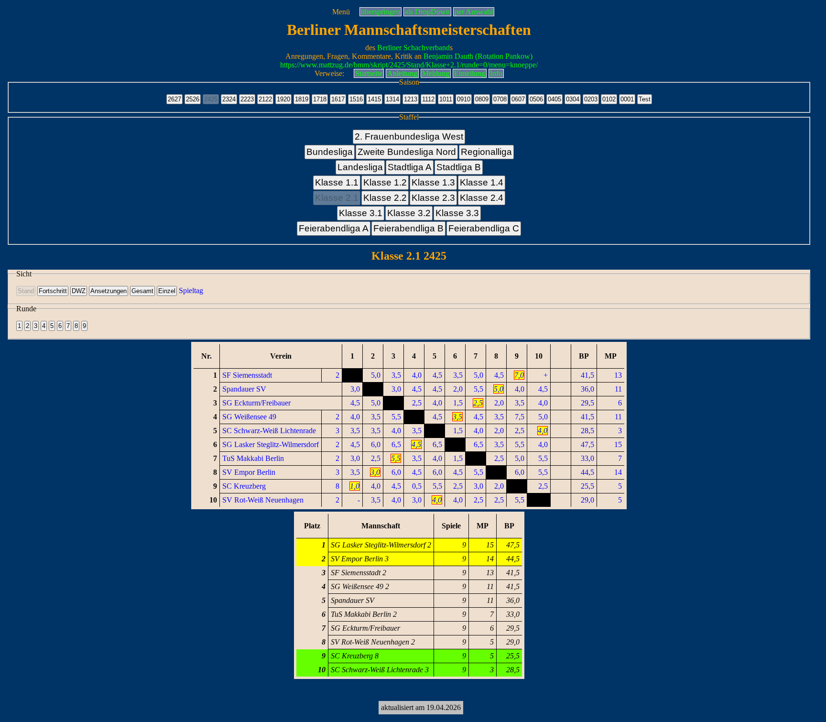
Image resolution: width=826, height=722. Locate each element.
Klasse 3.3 (457, 213)
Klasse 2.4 (481, 198)
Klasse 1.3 (433, 182)
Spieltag (191, 290)
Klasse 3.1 (360, 213)
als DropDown (427, 12)
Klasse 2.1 (337, 198)
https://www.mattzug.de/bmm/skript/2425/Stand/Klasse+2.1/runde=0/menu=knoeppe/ (409, 65)
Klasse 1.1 (337, 182)
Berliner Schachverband (413, 48)
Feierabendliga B (408, 228)
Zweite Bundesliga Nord (407, 152)
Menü (341, 12)
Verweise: (329, 73)
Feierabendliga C (483, 228)
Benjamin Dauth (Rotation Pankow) (478, 56)
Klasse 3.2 (409, 213)
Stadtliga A (410, 167)
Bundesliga (329, 152)
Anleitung (402, 73)
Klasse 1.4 (481, 182)
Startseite (368, 73)
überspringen (380, 12)
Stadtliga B (458, 167)
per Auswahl (474, 12)
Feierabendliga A (334, 228)
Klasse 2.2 (385, 198)
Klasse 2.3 (433, 198)
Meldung (435, 73)
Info (496, 73)
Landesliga (360, 167)
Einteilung (469, 73)
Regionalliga (486, 152)
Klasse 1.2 (385, 182)
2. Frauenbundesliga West (409, 136)
